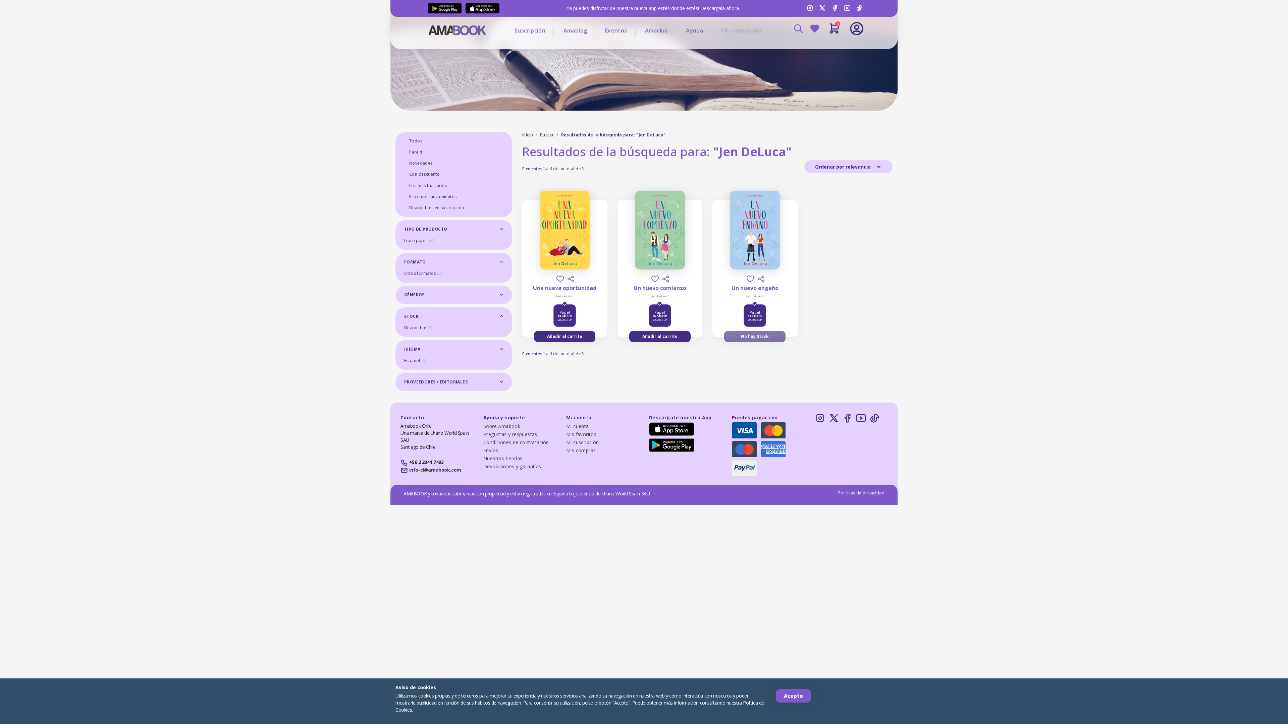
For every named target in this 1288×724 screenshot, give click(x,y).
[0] (834, 31)
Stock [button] (411, 316)
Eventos (616, 30)
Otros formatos (423, 273)
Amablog (575, 30)
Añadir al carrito (564, 336)
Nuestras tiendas (502, 458)
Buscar (547, 135)
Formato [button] (415, 262)
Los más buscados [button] (428, 185)
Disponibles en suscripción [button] (436, 207)
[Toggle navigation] (829, 47)
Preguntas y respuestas (510, 434)
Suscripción (530, 30)
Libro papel (419, 240)
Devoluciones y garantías (512, 466)
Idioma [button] (412, 349)
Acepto (793, 696)
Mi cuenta (577, 426)
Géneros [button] (414, 295)
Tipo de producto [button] (425, 229)
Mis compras (581, 450)
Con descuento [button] (424, 174)
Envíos (490, 450)
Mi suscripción (582, 442)
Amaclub (656, 30)
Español (415, 360)
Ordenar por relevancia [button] (843, 167)
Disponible (418, 327)
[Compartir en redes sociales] (571, 279)
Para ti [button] (415, 152)
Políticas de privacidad (861, 493)
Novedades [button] (421, 163)
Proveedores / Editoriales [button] (436, 382)
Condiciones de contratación (516, 442)
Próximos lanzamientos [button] (433, 196)
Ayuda (694, 30)
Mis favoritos (581, 434)
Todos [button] (415, 141)
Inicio (527, 135)
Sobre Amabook (501, 426)
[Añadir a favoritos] (560, 279)
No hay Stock (755, 336)
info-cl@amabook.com (435, 470)
